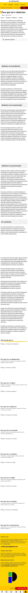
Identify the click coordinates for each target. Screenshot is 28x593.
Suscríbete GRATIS (22, 588)
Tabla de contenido (10, 39)
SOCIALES (22, 4)
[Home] (26, 592)
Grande (20, 17)
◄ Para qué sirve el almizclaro (7, 7)
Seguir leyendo (7, 544)
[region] (14, 52)
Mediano (14, 17)
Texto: (2, 17)
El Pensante (14, 1)
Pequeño (8, 17)
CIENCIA (16, 4)
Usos (3, 15)
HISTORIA (11, 4)
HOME (5, 4)
